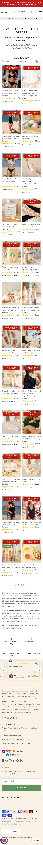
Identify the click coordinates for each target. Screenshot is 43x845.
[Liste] (40, 61)
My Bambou (10, 837)
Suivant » (24, 585)
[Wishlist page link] (31, 12)
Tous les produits (21, 818)
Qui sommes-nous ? (8, 818)
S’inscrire (21, 788)
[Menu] (2, 11)
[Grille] (36, 61)
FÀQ (36, 821)
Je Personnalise (6, 821)
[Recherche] (7, 11)
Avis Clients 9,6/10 (34, 818)
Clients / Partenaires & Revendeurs (12, 824)
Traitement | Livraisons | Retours (22, 821)
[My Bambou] (19, 12)
